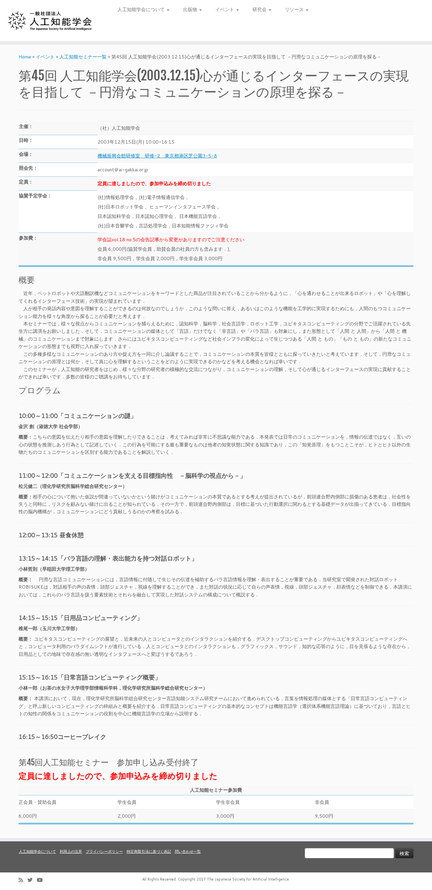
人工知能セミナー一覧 (83, 56)
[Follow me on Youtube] (42, 880)
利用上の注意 (71, 851)
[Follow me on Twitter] (32, 880)
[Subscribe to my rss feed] (23, 880)
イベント (225, 9)
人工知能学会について (141, 9)
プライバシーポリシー (104, 851)
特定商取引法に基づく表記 (149, 851)
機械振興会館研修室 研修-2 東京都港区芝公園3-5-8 (157, 155)
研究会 (260, 9)
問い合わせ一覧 (188, 851)
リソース (295, 9)
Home (25, 56)
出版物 (190, 9)
